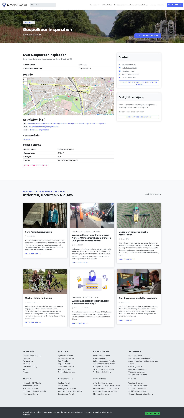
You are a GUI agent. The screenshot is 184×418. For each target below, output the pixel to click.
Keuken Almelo (64, 383)
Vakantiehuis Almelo (136, 372)
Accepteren (152, 413)
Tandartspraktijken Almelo (104, 364)
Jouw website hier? (129, 78)
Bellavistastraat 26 (33, 34)
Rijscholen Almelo (65, 355)
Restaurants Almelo (101, 355)
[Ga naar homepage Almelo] (14, 5)
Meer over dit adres (35, 165)
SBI (104, 5)
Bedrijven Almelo (121, 5)
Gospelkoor (29, 23)
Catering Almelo (100, 358)
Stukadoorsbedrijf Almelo (103, 369)
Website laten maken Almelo (70, 391)
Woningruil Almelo (135, 383)
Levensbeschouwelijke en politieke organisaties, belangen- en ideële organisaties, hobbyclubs (66, 123)
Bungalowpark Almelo (137, 374)
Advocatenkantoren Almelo (105, 391)
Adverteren (174, 5)
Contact (160, 5)
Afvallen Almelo (64, 369)
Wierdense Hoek (128, 71)
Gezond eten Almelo (66, 372)
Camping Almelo (135, 366)
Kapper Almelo (64, 364)
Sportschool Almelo (66, 394)
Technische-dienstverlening (87, 232)
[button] (69, 96)
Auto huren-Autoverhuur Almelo (106, 386)
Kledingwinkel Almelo (67, 388)
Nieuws (153, 5)
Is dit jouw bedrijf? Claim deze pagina (139, 83)
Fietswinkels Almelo (66, 358)
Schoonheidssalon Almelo (104, 361)
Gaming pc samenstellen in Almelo (138, 298)
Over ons (27, 364)
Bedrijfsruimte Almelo (137, 391)
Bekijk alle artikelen (152, 194)
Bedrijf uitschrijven (138, 117)
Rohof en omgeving (130, 68)
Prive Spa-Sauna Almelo (138, 386)
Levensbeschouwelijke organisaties (43, 126)
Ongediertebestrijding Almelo (140, 394)
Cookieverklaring (30, 366)
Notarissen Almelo (30, 386)
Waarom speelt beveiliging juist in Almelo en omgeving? (90, 302)
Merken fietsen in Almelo (38, 298)
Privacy (26, 372)
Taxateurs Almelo (30, 388)
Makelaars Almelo (30, 394)
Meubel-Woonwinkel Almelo (140, 358)
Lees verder (32, 254)
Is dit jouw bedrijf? (148, 35)
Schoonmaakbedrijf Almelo (34, 391)
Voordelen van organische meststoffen (133, 233)
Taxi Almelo (63, 361)
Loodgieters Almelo (101, 366)
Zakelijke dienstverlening (85, 297)
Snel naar (93, 5)
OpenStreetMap (109, 114)
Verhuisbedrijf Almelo (102, 372)
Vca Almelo (63, 386)
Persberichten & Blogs (139, 5)
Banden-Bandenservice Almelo (106, 388)
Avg (24, 369)
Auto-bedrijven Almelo (102, 383)
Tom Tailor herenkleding (38, 231)
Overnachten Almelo (137, 369)
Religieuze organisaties (39, 130)
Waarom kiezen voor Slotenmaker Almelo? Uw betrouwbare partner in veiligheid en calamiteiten (91, 238)
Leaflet (100, 114)
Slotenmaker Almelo (101, 394)
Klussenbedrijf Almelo (32, 383)
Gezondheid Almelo (66, 366)
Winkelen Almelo (135, 355)
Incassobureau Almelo (137, 388)
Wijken (109, 5)
